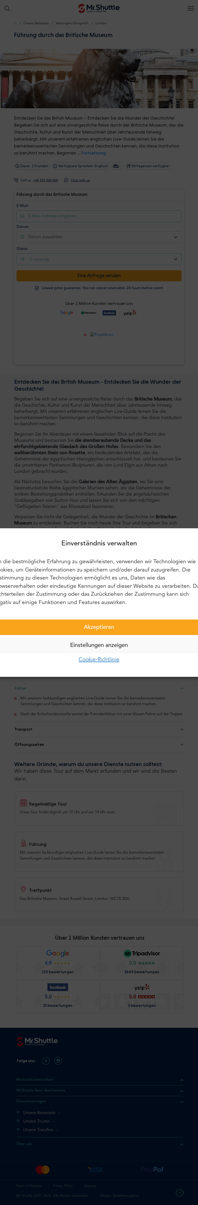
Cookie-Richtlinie (99, 659)
